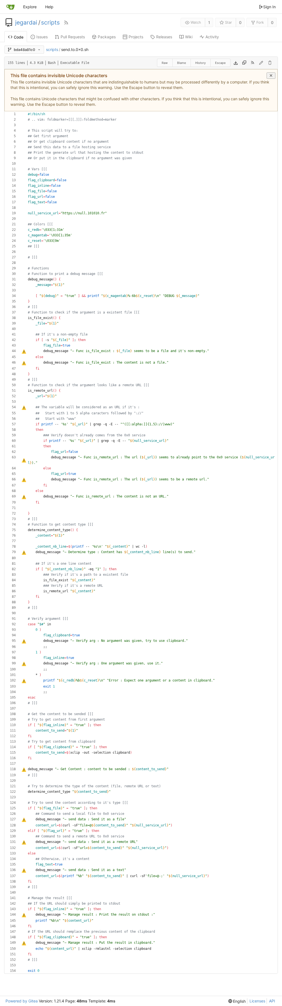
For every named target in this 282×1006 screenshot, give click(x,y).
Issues (42, 36)
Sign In (269, 6)
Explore (30, 6)
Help (49, 6)
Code (18, 37)
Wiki (188, 36)
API (272, 1001)
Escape (220, 63)
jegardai (26, 22)
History (200, 63)
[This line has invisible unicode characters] (23, 407)
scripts (50, 22)
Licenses (257, 1001)
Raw (165, 63)
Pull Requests (73, 36)
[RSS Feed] (66, 22)
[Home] (10, 7)
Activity (212, 36)
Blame (181, 63)
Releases (164, 36)
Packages (107, 36)
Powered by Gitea (22, 1001)
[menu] (237, 1001)
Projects (136, 36)
